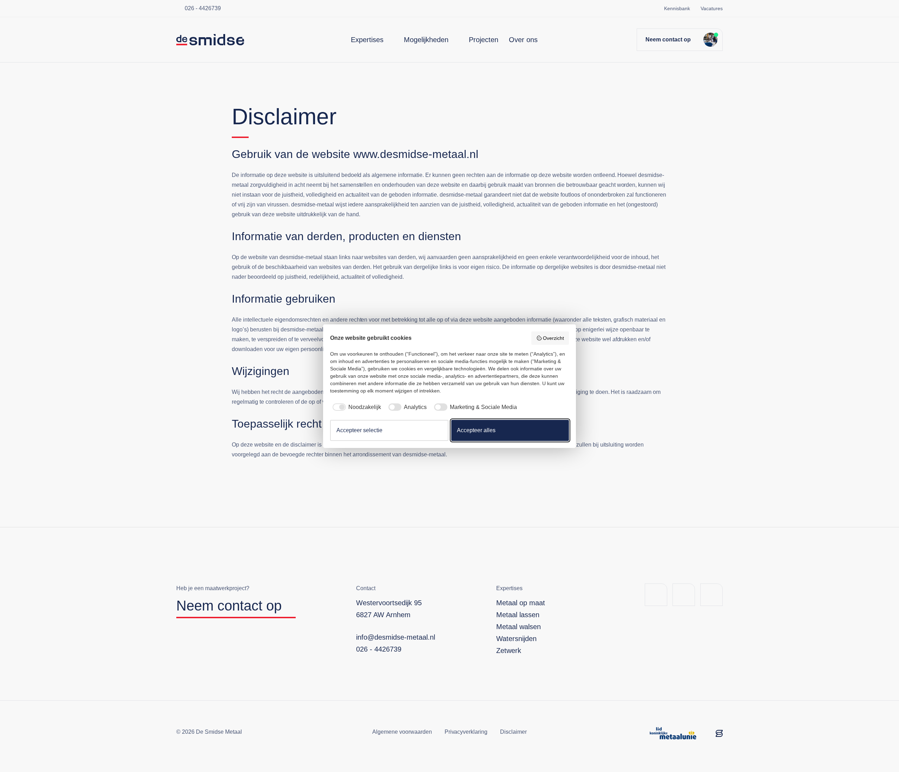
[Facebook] (656, 594)
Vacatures (712, 8)
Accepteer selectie (359, 430)
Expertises (367, 40)
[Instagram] (711, 594)
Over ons (523, 40)
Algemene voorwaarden (402, 732)
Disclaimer (513, 732)
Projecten (483, 40)
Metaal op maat (520, 603)
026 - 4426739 (203, 8)
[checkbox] (355, 407)
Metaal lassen (517, 615)
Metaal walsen (518, 627)
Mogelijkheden (426, 40)
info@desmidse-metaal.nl (395, 637)
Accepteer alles (476, 430)
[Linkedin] (683, 594)
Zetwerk (508, 650)
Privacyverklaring (466, 732)
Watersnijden (516, 638)
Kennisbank (677, 8)
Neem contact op (668, 39)
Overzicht (553, 338)
